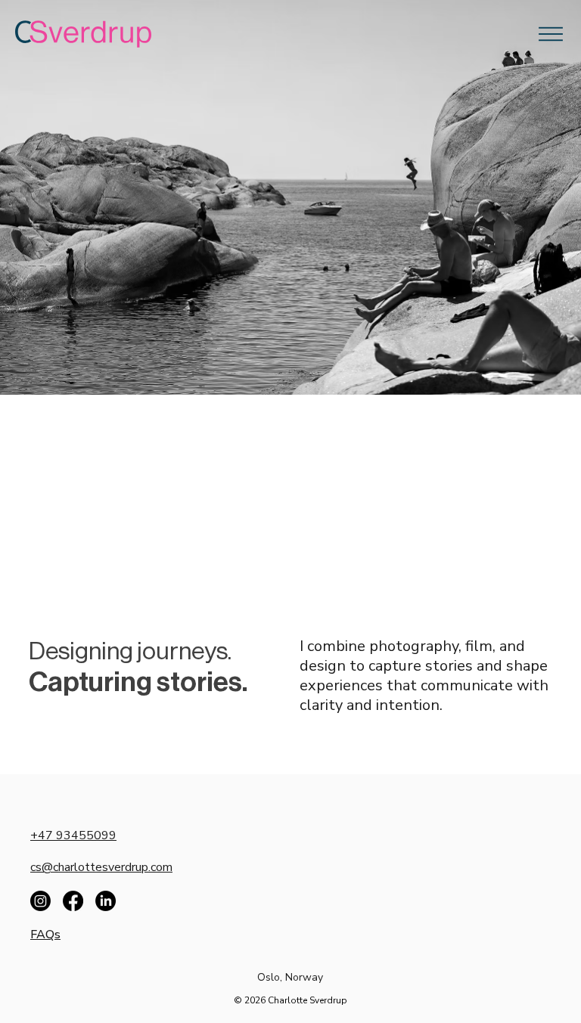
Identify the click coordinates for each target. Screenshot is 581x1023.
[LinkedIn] (105, 901)
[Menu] (551, 34)
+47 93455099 (73, 835)
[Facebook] (73, 901)
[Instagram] (40, 901)
